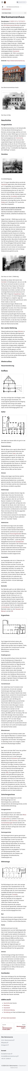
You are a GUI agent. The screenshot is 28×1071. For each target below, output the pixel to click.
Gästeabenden (19, 541)
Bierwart (3, 611)
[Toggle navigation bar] (2, 2)
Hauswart (18, 609)
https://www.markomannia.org (15, 60)
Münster (20, 331)
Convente (14, 894)
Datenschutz (14, 1067)
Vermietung (7, 1012)
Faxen (14, 453)
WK (12, 611)
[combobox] (21, 2)
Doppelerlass (17, 294)
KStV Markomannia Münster (11, 25)
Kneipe (3, 202)
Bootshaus (7, 1005)
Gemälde (3, 282)
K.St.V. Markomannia (7, 1040)
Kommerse (14, 758)
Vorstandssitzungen (7, 822)
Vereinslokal (19, 138)
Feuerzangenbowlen (15, 533)
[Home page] (2, 7)
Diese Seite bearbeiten (9, 1018)
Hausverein (16, 51)
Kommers (15, 820)
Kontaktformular (6, 1054)
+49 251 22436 (5, 1058)
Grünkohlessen (5, 607)
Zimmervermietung (9, 1010)
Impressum (22, 1065)
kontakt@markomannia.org (9, 1056)
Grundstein (14, 196)
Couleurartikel (5, 819)
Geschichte (7, 1003)
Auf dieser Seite (6, 13)
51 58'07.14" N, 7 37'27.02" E (17, 21)
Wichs (24, 815)
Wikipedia (4, 1042)
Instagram (4, 1045)
